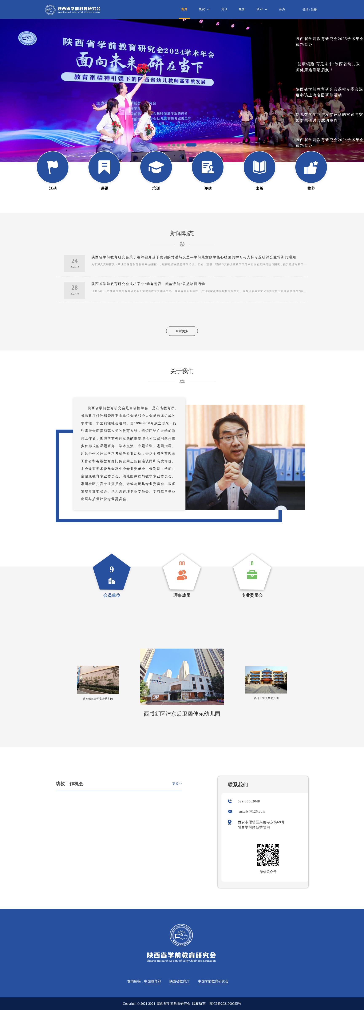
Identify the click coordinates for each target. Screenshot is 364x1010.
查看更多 (182, 331)
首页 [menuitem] (184, 9)
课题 (104, 188)
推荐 (311, 188)
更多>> (177, 783)
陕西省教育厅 (179, 981)
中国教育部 (152, 981)
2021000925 (229, 1003)
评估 (208, 188)
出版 (259, 188)
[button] (168, 145)
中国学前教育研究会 (213, 981)
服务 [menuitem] (242, 9)
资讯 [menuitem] (224, 9)
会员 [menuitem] (282, 9)
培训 (156, 188)
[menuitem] (204, 9)
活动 (53, 188)
